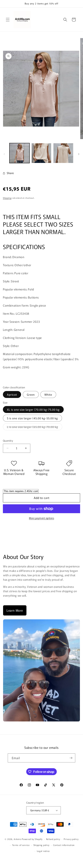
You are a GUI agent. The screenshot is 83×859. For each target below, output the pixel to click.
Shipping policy (41, 844)
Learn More (15, 610)
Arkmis (17, 839)
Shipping (7, 197)
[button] (7, 19)
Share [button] (10, 173)
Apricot (12, 394)
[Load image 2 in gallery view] (41, 153)
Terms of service (21, 844)
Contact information (64, 844)
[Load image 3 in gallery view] (63, 153)
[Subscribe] (71, 757)
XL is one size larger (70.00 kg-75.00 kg (33, 409)
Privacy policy (71, 839)
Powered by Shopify (32, 839)
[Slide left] (4, 154)
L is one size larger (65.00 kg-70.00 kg (34, 427)
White (48, 394)
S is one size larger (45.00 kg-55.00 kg (32, 418)
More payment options (41, 518)
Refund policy (53, 839)
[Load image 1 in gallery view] (19, 153)
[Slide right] (79, 154)
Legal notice (43, 850)
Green (31, 394)
